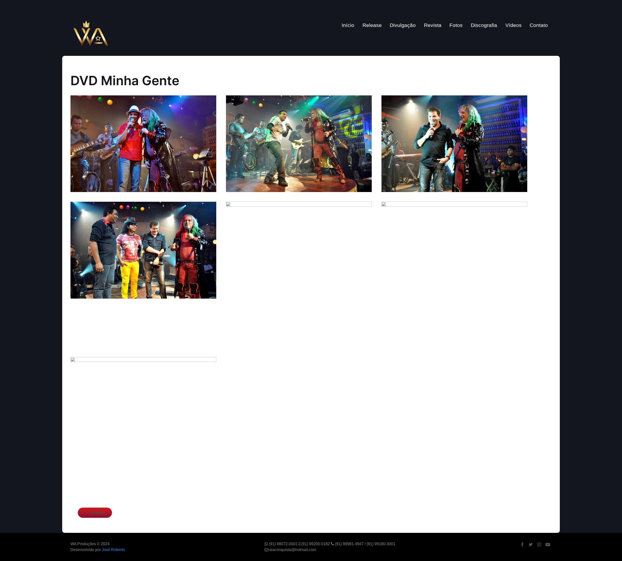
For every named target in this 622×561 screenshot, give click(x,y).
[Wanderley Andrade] (90, 33)
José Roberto (113, 550)
